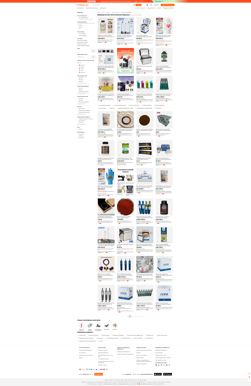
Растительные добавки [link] (126, 12)
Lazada (125, 380)
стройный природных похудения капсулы (144, 108)
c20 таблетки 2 (100, 338)
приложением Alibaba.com (147, 374)
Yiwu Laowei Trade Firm (160, 134)
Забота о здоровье (106, 12)
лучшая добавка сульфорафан (105, 105)
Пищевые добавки (116, 12)
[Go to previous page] (127, 316)
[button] (134, 5)
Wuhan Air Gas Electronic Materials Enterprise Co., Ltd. (164, 99)
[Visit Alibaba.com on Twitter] (161, 365)
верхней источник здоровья (118, 335)
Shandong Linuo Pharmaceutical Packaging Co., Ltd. (125, 42)
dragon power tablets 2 (147, 105)
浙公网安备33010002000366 (147, 384)
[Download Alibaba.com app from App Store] (158, 374)
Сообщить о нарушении (141, 363)
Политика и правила (102, 365)
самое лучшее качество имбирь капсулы (135, 335)
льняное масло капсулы (93, 335)
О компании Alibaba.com (84, 347)
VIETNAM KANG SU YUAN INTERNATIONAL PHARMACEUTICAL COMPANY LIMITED (106, 135)
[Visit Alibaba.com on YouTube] (166, 365)
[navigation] (86, 164)
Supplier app (128, 374)
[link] (249, 373)
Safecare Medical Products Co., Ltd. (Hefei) (144, 100)
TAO (136, 380)
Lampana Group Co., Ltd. (141, 163)
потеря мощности (149, 338)
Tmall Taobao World (119, 380)
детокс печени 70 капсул (134, 105)
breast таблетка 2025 (138, 338)
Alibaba (98, 12)
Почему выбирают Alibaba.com (85, 350)
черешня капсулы (150, 335)
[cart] (151, 5)
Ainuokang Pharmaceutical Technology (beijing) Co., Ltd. (125, 99)
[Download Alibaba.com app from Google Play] (167, 374)
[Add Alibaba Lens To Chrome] (98, 374)
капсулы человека (102, 108)
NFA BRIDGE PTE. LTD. (121, 163)
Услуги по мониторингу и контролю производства (105, 362)
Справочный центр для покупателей (144, 350)
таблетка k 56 (158, 108)
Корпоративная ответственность (86, 355)
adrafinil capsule (82, 335)
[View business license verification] (137, 384)
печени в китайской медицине (120, 105)
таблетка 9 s (112, 108)
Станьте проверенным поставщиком (163, 357)
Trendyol (139, 380)
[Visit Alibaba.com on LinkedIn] (159, 365)
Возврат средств (140, 357)
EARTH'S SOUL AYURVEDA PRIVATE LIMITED (106, 163)
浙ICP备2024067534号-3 (159, 384)
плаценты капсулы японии (162, 335)
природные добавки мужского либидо (126, 108)
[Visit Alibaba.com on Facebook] (156, 365)
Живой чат (138, 352)
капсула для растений (126, 338)
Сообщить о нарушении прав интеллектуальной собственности (143, 361)
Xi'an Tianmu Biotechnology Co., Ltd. (143, 134)
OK (93, 50)
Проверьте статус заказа (160, 355)
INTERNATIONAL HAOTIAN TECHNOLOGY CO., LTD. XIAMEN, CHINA (144, 71)
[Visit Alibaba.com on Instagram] (164, 365)
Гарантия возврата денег (103, 352)
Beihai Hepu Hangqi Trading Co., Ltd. (124, 134)
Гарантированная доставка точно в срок (105, 356)
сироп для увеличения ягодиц (112, 338)
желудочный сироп (105, 335)
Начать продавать (159, 352)
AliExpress (107, 380)
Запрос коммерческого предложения (125, 354)
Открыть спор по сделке (141, 355)
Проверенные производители (123, 351)
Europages (144, 380)
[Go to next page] (143, 316)
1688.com (112, 380)
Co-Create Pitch (82, 352)
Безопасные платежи (102, 350)
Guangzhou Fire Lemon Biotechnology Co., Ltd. (164, 71)
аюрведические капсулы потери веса (86, 338)
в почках (101, 341)
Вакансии (81, 357)
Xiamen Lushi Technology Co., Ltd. (105, 41)
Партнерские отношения (160, 360)
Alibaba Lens (86, 374)
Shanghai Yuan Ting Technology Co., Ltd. (144, 42)
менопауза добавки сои (159, 105)
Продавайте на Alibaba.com (161, 350)
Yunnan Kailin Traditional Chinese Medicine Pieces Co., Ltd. (106, 71)
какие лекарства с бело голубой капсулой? (87, 341)
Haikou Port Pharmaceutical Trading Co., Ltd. (106, 99)
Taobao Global (131, 380)
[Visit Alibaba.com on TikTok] (169, 365)
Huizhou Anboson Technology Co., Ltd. (163, 43)
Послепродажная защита (103, 358)
